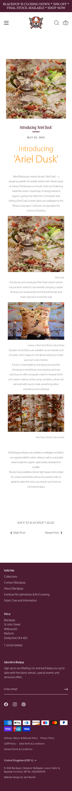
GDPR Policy (10, 743)
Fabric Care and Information (20, 600)
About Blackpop (13, 588)
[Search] (56, 23)
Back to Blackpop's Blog (36, 523)
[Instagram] (15, 704)
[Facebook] (6, 704)
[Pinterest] (24, 704)
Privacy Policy (47, 738)
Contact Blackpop (14, 582)
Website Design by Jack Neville (20, 777)
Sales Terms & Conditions (32, 743)
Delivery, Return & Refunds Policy (21, 738)
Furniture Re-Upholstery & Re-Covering (26, 594)
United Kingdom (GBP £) (18, 760)
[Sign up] (66, 689)
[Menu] (6, 22)
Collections (10, 576)
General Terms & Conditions (18, 749)
